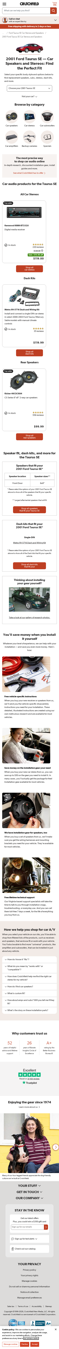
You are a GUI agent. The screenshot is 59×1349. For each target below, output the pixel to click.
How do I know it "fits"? (18, 959)
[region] (29, 1147)
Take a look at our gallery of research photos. (29, 618)
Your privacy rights (29, 1276)
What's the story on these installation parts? (27, 1010)
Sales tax (10, 1306)
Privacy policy (29, 1270)
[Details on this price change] (42, 251)
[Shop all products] (4, 4)
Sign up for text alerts (25, 1239)
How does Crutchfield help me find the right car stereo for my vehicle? (29, 978)
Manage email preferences (29, 1298)
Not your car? (28, 96)
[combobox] (29, 10)
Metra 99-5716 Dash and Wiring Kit (29, 543)
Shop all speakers (29, 510)
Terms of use (23, 1306)
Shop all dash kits (29, 353)
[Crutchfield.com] (30, 4)
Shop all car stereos (30, 269)
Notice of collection (29, 1292)
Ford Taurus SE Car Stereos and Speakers (26, 33)
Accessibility (37, 1306)
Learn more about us (28, 1107)
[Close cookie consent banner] (56, 1329)
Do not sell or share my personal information (29, 1287)
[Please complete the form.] (46, 1227)
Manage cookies (29, 1281)
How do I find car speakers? (20, 987)
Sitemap (48, 1306)
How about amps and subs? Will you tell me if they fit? (30, 1002)
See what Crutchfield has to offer (28, 173)
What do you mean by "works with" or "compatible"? (25, 968)
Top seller (8, 203)
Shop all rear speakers (29, 437)
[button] (55, 1147)
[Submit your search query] (53, 10)
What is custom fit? (16, 993)
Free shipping (29, 26)
